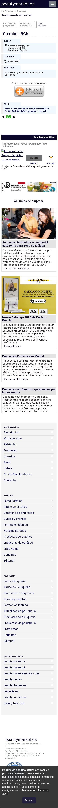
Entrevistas (11, 548)
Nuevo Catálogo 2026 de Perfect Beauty (24, 318)
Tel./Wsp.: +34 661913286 (16, 751)
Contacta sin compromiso (17, 268)
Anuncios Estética (15, 506)
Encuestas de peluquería (20, 623)
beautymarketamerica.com (21, 673)
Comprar (50, 163)
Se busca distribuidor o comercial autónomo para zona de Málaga (25, 244)
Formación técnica (16, 524)
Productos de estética (18, 536)
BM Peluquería (8, 11)
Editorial (9, 560)
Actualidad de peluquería (20, 611)
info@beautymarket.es (15, 749)
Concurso (10, 554)
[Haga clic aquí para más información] (29, 96)
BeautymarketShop (44, 137)
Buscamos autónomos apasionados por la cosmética (29, 390)
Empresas (10, 450)
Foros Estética (13, 500)
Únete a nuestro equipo (16, 379)
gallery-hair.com (14, 703)
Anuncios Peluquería (17, 587)
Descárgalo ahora (13, 346)
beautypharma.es (15, 685)
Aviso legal (10, 758)
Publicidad (10, 444)
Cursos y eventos (15, 518)
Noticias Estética (15, 530)
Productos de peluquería (19, 617)
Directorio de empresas (19, 512)
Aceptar (28, 800)
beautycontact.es (15, 697)
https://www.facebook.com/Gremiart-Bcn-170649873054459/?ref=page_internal (27, 109)
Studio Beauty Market (18, 474)
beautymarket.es (18, 4)
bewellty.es (11, 691)
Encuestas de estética (18, 542)
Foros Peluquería (15, 581)
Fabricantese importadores (27, 24)
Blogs (7, 462)
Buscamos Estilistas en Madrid (23, 356)
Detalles (33, 163)
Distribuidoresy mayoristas (9, 24)
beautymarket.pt (14, 667)
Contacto (10, 480)
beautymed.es (13, 679)
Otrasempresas (42, 24)
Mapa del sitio (13, 438)
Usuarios (9, 456)
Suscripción (11, 432)
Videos (8, 468)
